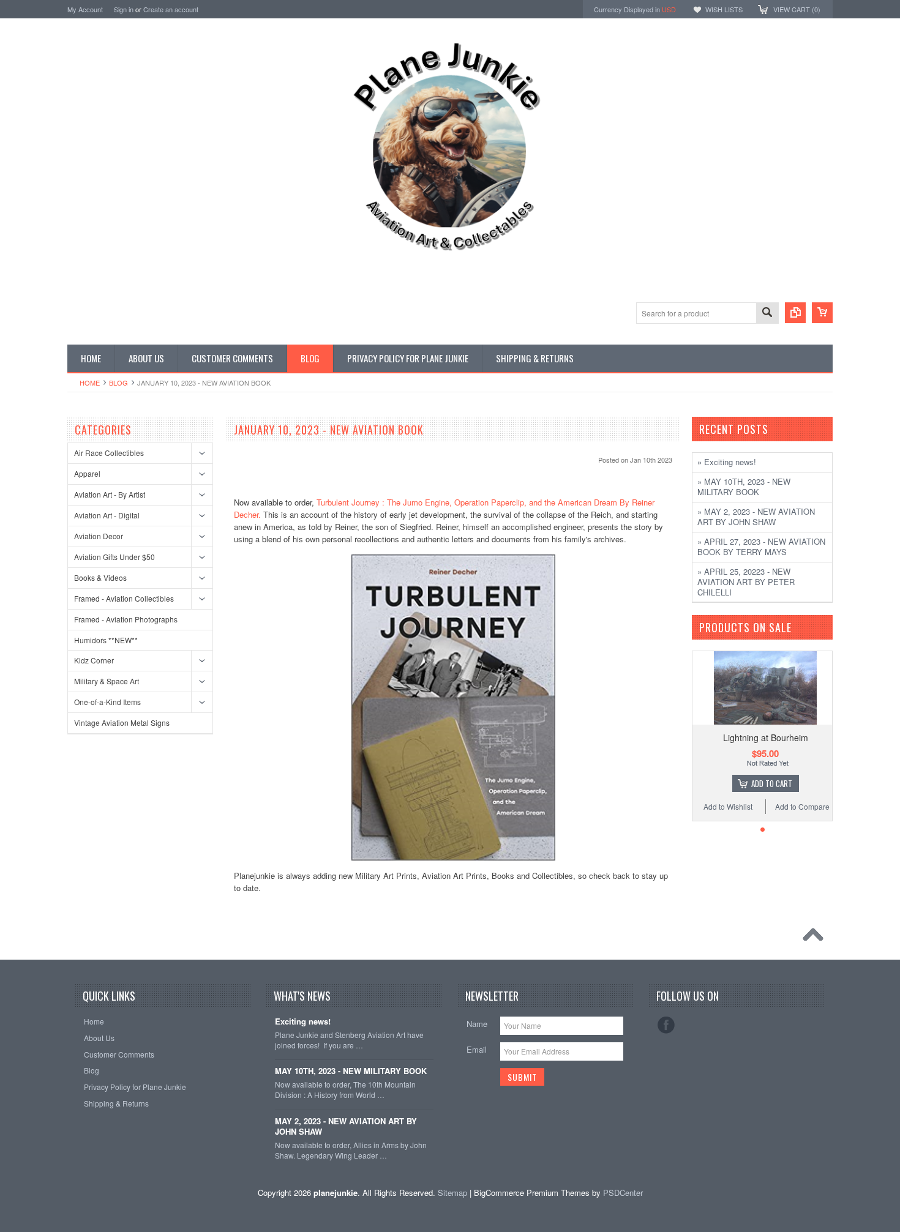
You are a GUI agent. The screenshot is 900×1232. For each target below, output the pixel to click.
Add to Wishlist (727, 806)
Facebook (666, 1025)
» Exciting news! (726, 462)
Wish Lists (724, 9)
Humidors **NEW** (106, 640)
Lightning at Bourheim (765, 737)
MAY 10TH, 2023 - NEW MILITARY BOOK (351, 1071)
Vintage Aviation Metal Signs (122, 722)
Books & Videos (100, 577)
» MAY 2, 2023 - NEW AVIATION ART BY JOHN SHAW (756, 517)
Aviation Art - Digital (107, 515)
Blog (118, 382)
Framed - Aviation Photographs (126, 619)
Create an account (170, 9)
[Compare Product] (795, 312)
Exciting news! (303, 1022)
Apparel (87, 473)
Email (477, 1049)
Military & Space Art (106, 681)
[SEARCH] (767, 313)
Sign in (123, 9)
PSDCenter (623, 1192)
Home (90, 382)
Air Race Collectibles (109, 452)
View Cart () (796, 9)
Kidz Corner (94, 660)
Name (477, 1023)
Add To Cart (771, 783)
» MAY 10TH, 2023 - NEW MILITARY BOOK (743, 487)
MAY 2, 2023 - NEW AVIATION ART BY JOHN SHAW (346, 1126)
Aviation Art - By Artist (109, 494)
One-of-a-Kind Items (107, 701)
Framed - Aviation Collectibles (124, 598)
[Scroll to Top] (816, 937)
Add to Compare (802, 806)
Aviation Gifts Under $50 (114, 556)
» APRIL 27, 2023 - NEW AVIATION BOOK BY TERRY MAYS (761, 547)
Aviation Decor (98, 536)
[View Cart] (822, 312)
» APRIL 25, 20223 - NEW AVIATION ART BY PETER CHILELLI (746, 582)
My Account (85, 9)
